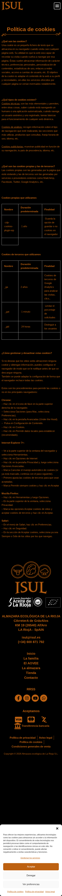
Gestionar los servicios (30, 858)
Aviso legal (50, 892)
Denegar (31, 875)
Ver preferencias (31, 884)
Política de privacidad (34, 892)
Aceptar (31, 866)
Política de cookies (15, 892)
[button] (57, 828)
